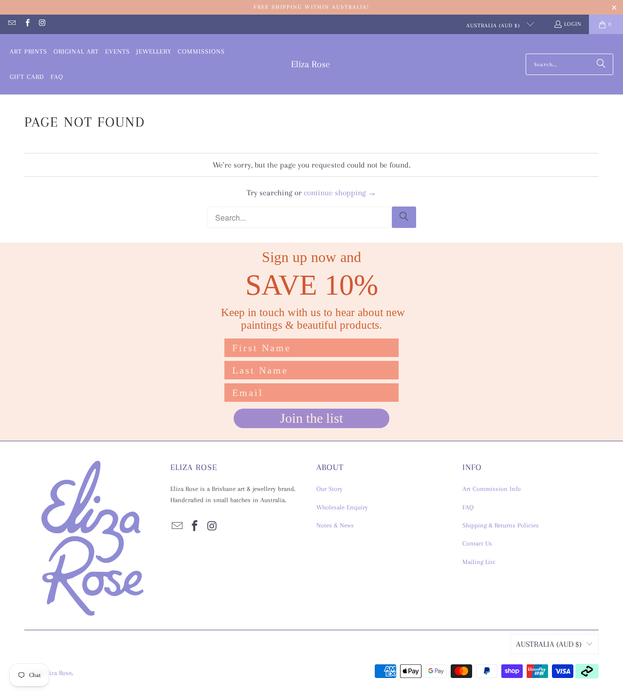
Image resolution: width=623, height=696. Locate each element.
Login (573, 24)
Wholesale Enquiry (342, 507)
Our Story (329, 488)
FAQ (468, 507)
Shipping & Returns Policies (500, 525)
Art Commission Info (491, 488)
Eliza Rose (58, 673)
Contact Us (477, 543)
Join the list (311, 418)
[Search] (601, 64)
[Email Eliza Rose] (11, 24)
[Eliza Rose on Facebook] (26, 24)
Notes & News (335, 525)
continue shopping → (340, 192)
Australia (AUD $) (494, 25)
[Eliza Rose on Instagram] (42, 24)
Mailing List (478, 561)
